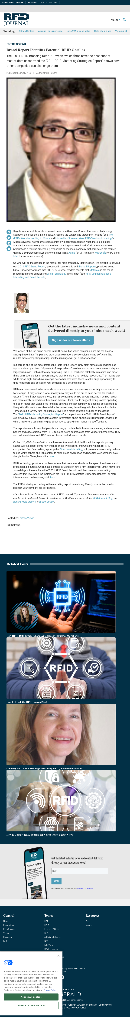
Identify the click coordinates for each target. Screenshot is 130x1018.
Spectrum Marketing (71, 449)
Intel (15, 256)
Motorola (95, 270)
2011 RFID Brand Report (31, 266)
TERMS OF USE (63, 1008)
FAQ (5, 941)
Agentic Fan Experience (50, 31)
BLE (46, 933)
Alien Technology (56, 273)
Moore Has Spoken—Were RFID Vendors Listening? (84, 238)
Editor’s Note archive (24, 501)
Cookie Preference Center (31, 1005)
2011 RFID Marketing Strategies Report (41, 414)
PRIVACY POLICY (79, 1008)
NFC (46, 941)
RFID (46, 921)
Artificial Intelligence (52, 937)
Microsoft (100, 252)
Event (88, 921)
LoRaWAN (48, 945)
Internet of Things (51, 929)
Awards (89, 925)
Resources (7, 937)
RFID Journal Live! (49, 3)
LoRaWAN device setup (78, 31)
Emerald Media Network (12, 3)
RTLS (46, 925)
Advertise (32, 3)
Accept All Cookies (31, 997)
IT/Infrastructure (51, 949)
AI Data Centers (26, 31)
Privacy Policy (50, 990)
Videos (6, 933)
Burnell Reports (87, 266)
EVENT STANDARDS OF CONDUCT (82, 1005)
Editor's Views (16, 44)
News (5, 921)
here (51, 456)
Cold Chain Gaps (102, 31)
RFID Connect (46, 501)
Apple (71, 252)
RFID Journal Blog (103, 498)
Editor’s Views (9, 929)
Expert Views (8, 925)
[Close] (58, 955)
